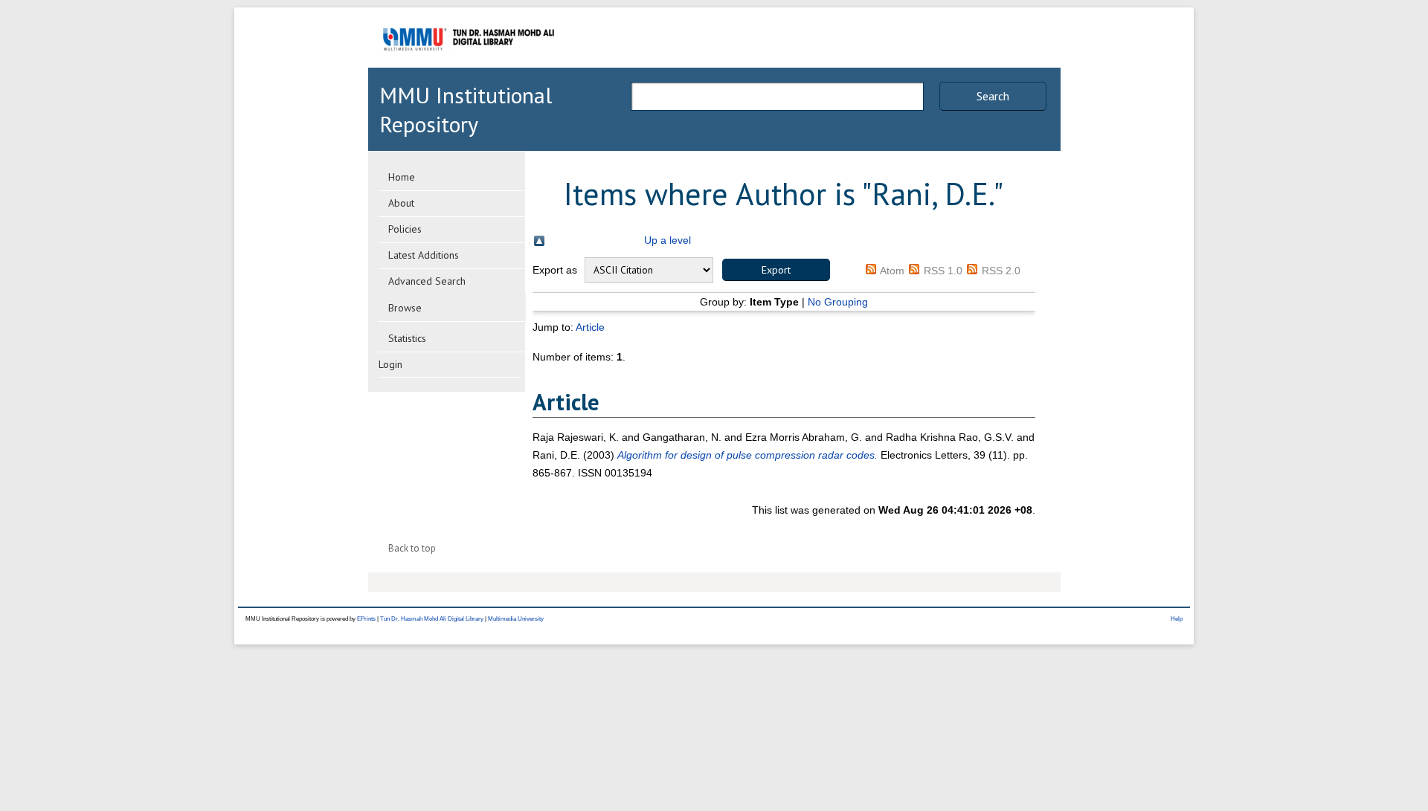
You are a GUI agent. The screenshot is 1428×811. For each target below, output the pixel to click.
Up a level (667, 240)
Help (1177, 618)
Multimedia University (516, 618)
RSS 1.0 (943, 271)
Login (390, 364)
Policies (405, 229)
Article (590, 327)
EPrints (366, 618)
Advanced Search (427, 281)
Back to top (412, 548)
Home (401, 177)
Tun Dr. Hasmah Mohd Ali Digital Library (431, 618)
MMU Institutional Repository (465, 109)
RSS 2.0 (1001, 271)
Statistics (407, 338)
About (401, 203)
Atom (892, 271)
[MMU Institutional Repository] (468, 65)
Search (993, 95)
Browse (405, 307)
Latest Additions (423, 255)
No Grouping (838, 302)
